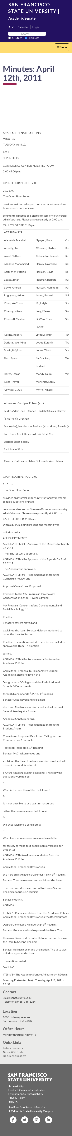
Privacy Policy (16, 1097)
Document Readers (14, 1055)
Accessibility (16, 1086)
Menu (63, 48)
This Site (34, 37)
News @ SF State (13, 1052)
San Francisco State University (26, 1107)
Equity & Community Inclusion (26, 1090)
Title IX (12, 1101)
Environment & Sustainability (25, 1093)
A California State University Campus (30, 1111)
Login (35, 27)
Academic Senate (22, 18)
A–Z (11, 27)
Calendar (23, 27)
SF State (17, 37)
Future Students (13, 1048)
